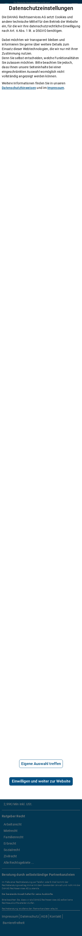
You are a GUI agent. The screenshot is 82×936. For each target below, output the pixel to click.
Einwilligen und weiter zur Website (41, 781)
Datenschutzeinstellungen (41, 8)
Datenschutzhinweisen (19, 88)
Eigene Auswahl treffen (41, 763)
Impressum (55, 88)
